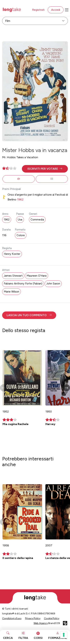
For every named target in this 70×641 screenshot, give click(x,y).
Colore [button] (21, 235)
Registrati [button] (38, 9)
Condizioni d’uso (12, 618)
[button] (45, 169)
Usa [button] (20, 219)
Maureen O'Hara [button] (36, 275)
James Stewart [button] (13, 275)
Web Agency (41, 623)
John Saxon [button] (53, 283)
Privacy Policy (32, 618)
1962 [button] (7, 219)
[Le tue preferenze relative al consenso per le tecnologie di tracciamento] (63, 634)
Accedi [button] (55, 9)
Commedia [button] (37, 219)
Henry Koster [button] (12, 254)
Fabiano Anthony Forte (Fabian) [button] (23, 283)
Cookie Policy (51, 618)
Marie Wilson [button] (11, 291)
